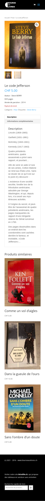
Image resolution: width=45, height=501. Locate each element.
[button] (37, 25)
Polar (13, 18)
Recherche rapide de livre (15, 484)
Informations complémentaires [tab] (20, 121)
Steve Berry (31, 110)
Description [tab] (12, 117)
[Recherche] (31, 487)
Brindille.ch (23, 474)
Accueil (7, 18)
